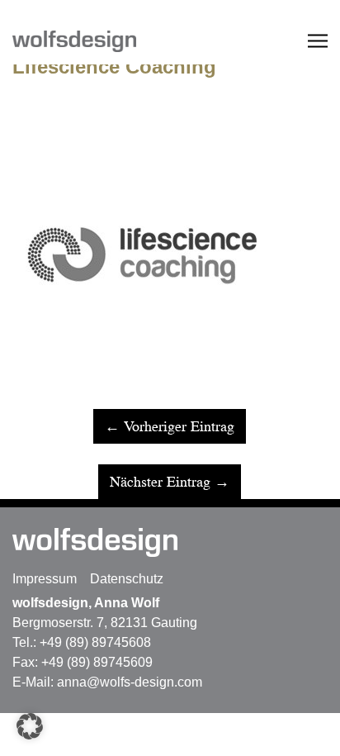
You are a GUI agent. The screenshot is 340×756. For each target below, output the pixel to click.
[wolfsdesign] (91, 40)
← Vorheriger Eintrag (169, 426)
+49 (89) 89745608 (95, 642)
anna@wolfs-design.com (129, 682)
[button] (29, 726)
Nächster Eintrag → (169, 481)
